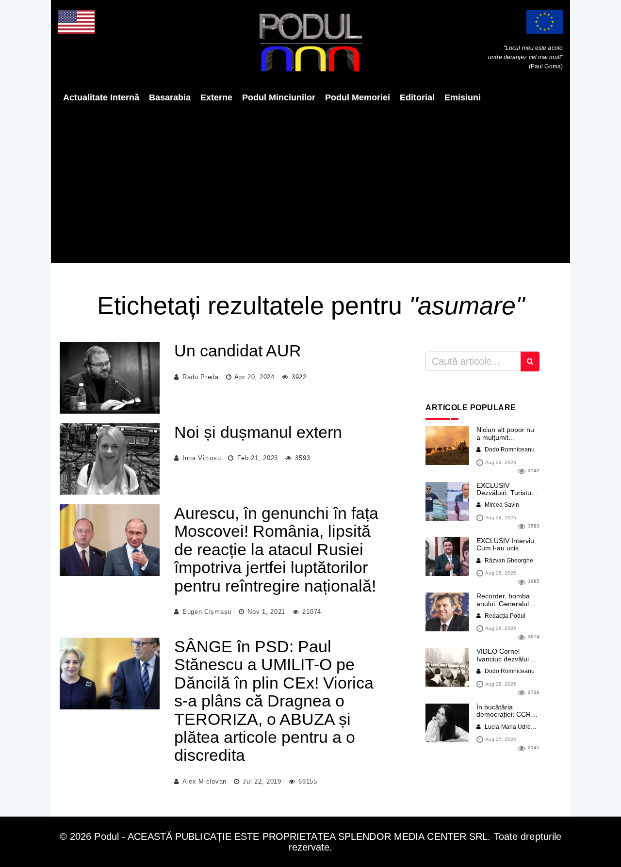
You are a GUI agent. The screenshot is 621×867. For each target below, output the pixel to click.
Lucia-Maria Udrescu (511, 726)
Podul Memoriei (357, 97)
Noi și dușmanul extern (258, 432)
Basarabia (170, 97)
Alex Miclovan (204, 781)
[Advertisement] (310, 183)
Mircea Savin (501, 504)
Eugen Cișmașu (206, 611)
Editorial (417, 97)
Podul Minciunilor (278, 97)
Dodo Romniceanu (509, 449)
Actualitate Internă (101, 97)
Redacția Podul (504, 615)
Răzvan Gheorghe (508, 560)
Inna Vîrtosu (201, 458)
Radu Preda (200, 377)
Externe (216, 97)
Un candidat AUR (237, 350)
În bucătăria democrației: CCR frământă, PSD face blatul (506, 718)
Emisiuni (462, 97)
